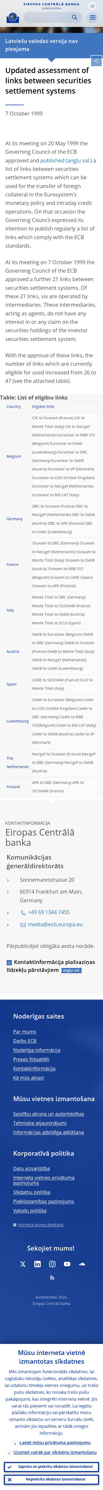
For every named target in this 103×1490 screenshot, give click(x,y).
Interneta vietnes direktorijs (41, 1225)
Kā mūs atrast (28, 1078)
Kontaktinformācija (34, 1069)
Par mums (24, 1032)
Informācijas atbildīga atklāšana (48, 1132)
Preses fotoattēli (31, 1059)
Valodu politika (29, 1211)
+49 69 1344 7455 (49, 912)
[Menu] (92, 17)
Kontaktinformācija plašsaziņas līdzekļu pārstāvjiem (51, 966)
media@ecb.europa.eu (55, 925)
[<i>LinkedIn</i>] (37, 1264)
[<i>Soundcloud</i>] (82, 1264)
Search (74, 17)
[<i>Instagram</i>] (52, 1264)
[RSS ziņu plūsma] (52, 1277)
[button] (92, 6)
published (52, 161)
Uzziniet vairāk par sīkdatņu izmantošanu (55, 1453)
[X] (22, 1264)
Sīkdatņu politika (31, 1192)
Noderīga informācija (36, 1050)
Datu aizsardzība (31, 1168)
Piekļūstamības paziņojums (43, 1201)
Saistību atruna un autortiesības (48, 1114)
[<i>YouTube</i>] (67, 1264)
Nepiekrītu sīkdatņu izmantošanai (55, 1479)
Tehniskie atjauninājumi (40, 1123)
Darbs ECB (24, 1041)
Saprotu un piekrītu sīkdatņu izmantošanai (55, 1467)
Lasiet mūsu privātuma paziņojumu (55, 1443)
